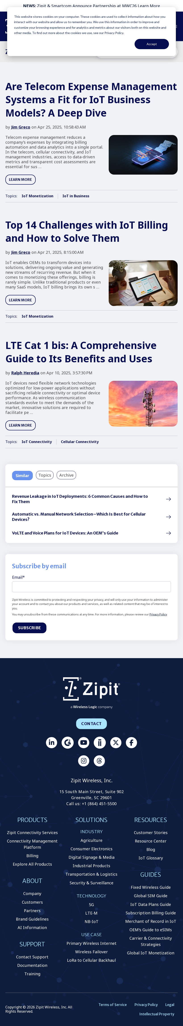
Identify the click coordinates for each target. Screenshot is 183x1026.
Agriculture (91, 840)
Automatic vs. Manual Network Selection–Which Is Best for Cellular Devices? (79, 517)
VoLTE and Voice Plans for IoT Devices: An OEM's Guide (65, 533)
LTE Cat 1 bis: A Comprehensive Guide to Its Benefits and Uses (81, 352)
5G (91, 904)
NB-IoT (91, 921)
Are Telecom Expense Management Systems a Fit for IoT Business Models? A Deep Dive (91, 99)
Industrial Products (91, 865)
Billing (32, 855)
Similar (22, 475)
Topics (44, 475)
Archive (66, 475)
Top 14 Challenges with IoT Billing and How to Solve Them (86, 231)
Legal (169, 1004)
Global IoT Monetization (150, 952)
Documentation (32, 965)
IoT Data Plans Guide (150, 904)
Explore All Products (32, 864)
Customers (32, 902)
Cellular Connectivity (80, 441)
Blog (150, 849)
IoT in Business (75, 196)
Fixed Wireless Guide (151, 887)
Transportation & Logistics (91, 874)
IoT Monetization (37, 196)
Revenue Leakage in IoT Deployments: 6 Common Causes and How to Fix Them (80, 499)
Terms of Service (112, 1004)
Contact (91, 723)
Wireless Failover (91, 951)
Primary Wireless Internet (91, 943)
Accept (152, 44)
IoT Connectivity (37, 441)
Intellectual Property (156, 1014)
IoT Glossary (151, 858)
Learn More (149, 5)
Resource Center (150, 841)
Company (32, 893)
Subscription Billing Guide (151, 912)
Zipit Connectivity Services (32, 832)
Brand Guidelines (32, 919)
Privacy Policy (158, 614)
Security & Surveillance (91, 882)
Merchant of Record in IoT (150, 921)
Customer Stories (151, 832)
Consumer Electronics (91, 848)
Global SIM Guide (150, 895)
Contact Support (32, 956)
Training (32, 973)
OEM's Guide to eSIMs (150, 929)
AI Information (32, 927)
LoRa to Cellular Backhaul (91, 960)
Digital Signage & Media (91, 857)
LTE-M (91, 913)
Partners (32, 910)
